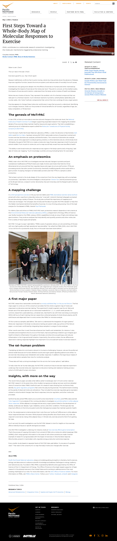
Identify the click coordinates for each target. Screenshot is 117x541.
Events (88, 3)
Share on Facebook (69, 62)
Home (4, 16)
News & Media (66, 3)
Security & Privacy (40, 520)
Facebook (58, 474)
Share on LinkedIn (74, 62)
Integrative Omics (33, 492)
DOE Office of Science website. (61, 471)
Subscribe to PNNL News (101, 507)
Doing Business (39, 514)
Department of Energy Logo (14, 536)
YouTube (90, 535)
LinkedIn (65, 474)
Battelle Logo (29, 536)
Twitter (51, 474)
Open (113, 54)
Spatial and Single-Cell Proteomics (52, 492)
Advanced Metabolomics (17, 492)
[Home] (8, 8)
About (55, 3)
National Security (56, 514)
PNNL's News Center (33, 474)
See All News (102, 100)
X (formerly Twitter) (98, 535)
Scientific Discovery (57, 509)
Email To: (76, 62)
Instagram (74, 474)
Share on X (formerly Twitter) (71, 62)
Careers (78, 3)
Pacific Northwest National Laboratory (21, 460)
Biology (68, 492)
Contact (37, 509)
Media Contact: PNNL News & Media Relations (19, 57)
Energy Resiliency (56, 512)
